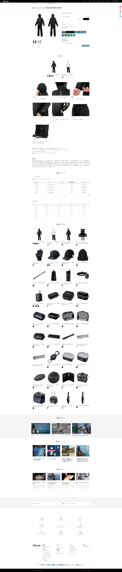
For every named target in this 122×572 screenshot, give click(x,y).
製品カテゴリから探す (46, 546)
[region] (61, 70)
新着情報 (58, 549)
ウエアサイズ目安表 (46, 553)
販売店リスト (45, 549)
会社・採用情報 (85, 546)
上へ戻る (88, 194)
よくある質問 (72, 546)
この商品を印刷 (85, 45)
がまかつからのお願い (73, 549)
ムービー (58, 552)
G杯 (57, 546)
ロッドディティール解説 (46, 554)
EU (37, 548)
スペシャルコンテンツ (60, 553)
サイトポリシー (72, 553)
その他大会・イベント (60, 547)
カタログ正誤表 (45, 560)
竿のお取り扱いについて (73, 550)
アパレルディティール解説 (47, 557)
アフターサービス (45, 550)
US (35, 548)
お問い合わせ (72, 547)
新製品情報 (44, 547)
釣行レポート (59, 550)
